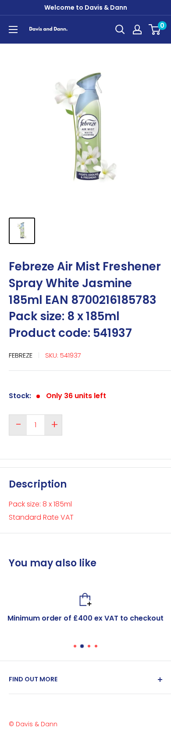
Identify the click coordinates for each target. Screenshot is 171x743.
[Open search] (120, 29)
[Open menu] (13, 29)
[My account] (137, 29)
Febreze (20, 355)
